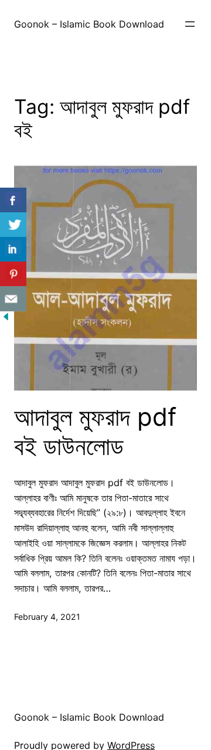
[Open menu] (190, 24)
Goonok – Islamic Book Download (89, 24)
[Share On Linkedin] (13, 249)
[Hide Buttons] (6, 319)
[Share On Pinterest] (13, 274)
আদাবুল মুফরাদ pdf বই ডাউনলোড (95, 431)
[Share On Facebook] (13, 200)
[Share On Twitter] (13, 224)
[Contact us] (13, 298)
